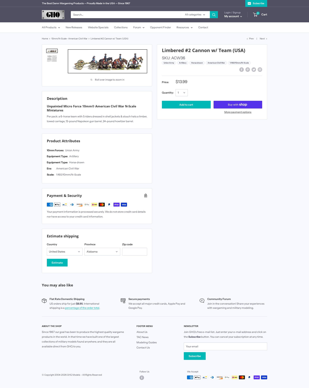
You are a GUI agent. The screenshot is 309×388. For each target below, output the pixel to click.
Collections (121, 27)
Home (45, 38)
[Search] (214, 14)
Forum (137, 27)
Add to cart (186, 104)
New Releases (74, 27)
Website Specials (98, 27)
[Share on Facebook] (241, 69)
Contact (203, 27)
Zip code (127, 244)
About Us (141, 332)
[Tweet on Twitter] (254, 69)
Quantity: (168, 92)
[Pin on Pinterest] (247, 69)
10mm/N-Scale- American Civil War (69, 38)
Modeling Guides (146, 342)
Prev (251, 38)
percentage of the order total (82, 307)
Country (52, 244)
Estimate (57, 262)
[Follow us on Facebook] (142, 377)
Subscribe (258, 3)
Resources (183, 27)
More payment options (237, 112)
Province (89, 244)
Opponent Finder (160, 27)
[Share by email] (260, 69)
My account (231, 16)
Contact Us (143, 347)
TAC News (142, 337)
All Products (49, 27)
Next (262, 38)
